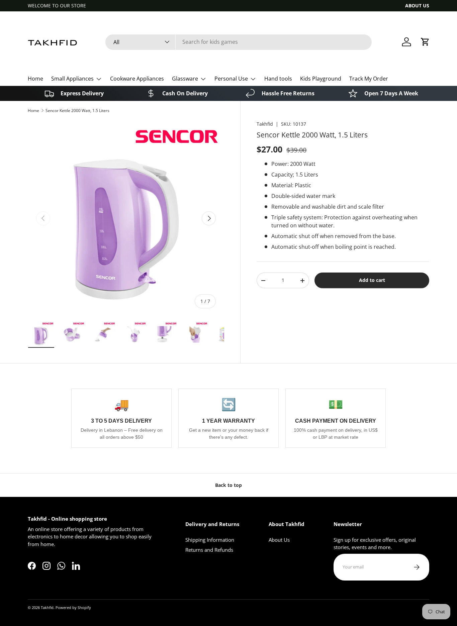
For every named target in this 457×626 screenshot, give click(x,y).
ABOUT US (417, 5)
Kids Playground (320, 78)
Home (35, 78)
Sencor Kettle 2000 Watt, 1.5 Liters (77, 110)
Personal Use (231, 78)
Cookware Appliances (137, 78)
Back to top (228, 485)
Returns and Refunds (209, 549)
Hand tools (278, 78)
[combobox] (238, 41)
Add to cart (372, 280)
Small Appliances (72, 78)
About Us (279, 539)
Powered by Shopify (73, 607)
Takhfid (265, 124)
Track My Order (368, 78)
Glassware (185, 78)
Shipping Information (209, 539)
